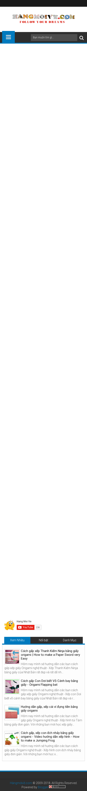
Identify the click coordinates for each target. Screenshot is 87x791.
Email (42, 138)
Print (27, 138)
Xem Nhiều (17, 640)
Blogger (43, 787)
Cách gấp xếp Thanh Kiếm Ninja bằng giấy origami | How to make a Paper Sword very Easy (50, 654)
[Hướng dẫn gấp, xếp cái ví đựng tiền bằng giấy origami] (12, 712)
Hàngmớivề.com (21, 783)
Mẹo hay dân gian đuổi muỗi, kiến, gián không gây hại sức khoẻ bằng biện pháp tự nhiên (42, 563)
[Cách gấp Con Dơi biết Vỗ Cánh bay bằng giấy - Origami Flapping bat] (12, 686)
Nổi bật (43, 640)
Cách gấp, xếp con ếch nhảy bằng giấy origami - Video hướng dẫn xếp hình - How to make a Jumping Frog (50, 736)
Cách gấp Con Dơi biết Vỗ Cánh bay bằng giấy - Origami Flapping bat (49, 683)
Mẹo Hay (21, 472)
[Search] (81, 37)
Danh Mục (69, 640)
